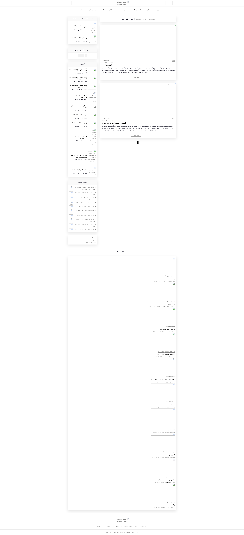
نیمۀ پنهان (172, 279)
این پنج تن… (107, 65)
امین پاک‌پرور (104, 118)
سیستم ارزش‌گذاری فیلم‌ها (89, 242)
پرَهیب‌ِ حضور (171, 429)
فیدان (165, 9)
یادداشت (117, 9)
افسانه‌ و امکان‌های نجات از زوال (166, 354)
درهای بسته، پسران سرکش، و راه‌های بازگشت (162, 379)
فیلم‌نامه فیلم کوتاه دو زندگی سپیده (85, 215)
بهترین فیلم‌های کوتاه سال (91, 9)
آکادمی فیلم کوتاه (137, 9)
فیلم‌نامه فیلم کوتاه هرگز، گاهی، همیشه (84, 229)
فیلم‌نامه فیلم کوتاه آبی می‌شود (86, 206)
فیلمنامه (102, 9)
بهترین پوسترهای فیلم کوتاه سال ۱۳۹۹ (85, 202)
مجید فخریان (169, 356)
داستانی (173, 275)
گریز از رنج (172, 455)
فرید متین (104, 60)
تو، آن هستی (171, 304)
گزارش (158, 9)
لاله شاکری (169, 407)
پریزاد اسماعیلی (168, 457)
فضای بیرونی (126, 9)
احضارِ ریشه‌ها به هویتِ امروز (114, 123)
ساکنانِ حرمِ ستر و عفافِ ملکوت (166, 480)
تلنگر (173, 505)
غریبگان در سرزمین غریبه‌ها (167, 329)
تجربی (173, 351)
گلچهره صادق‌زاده (168, 306)
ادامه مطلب (136, 77)
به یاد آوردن (172, 404)
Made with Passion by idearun (114, 532)
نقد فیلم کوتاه (149, 9)
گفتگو (110, 9)
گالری (81, 9)
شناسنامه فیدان (92, 238)
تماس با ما (93, 240)
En (69, 3)
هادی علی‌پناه (169, 281)
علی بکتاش (169, 507)
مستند (173, 60)
